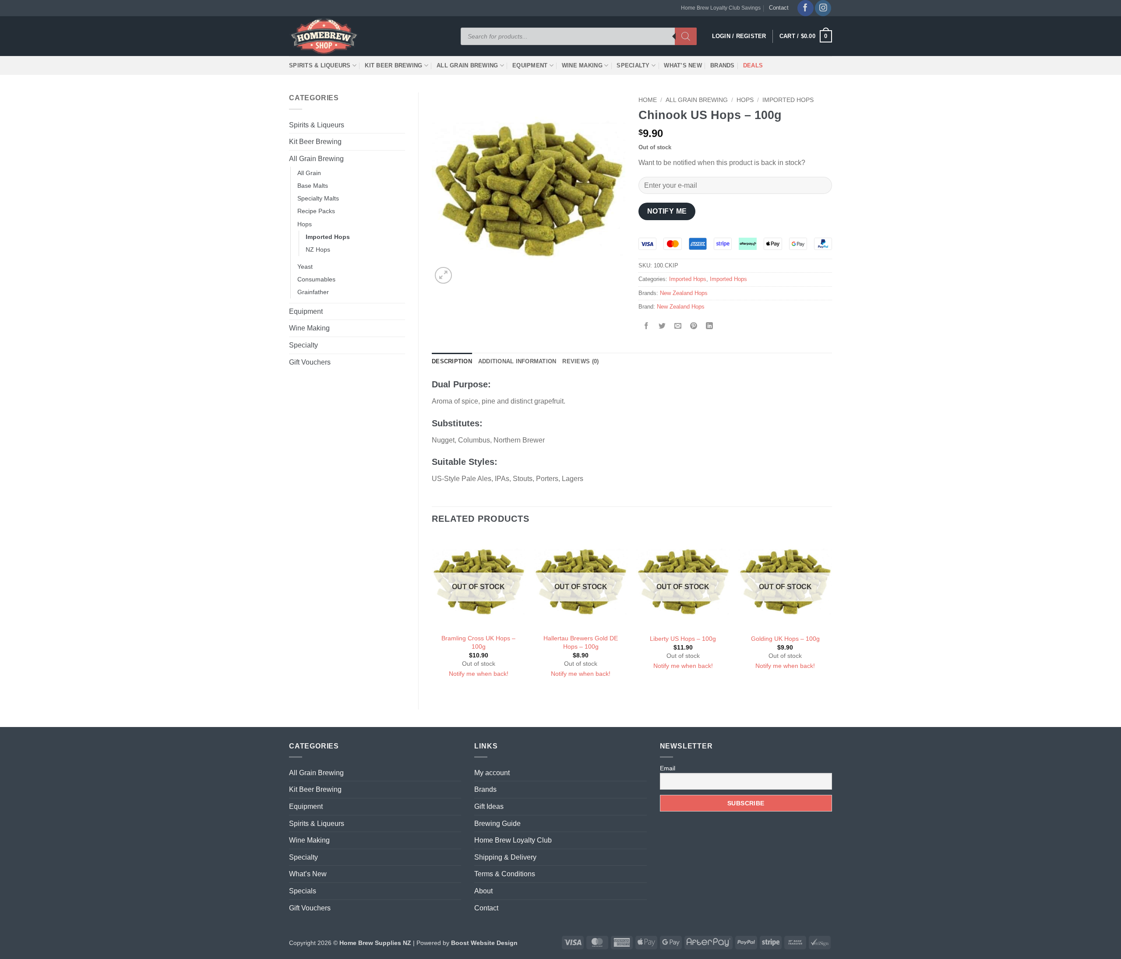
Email (667, 768)
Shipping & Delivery (505, 857)
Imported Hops (328, 236)
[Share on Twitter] (662, 327)
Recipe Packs (316, 210)
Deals (753, 65)
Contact (779, 7)
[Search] (686, 36)
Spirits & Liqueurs (320, 65)
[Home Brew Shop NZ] (325, 36)
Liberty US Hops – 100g (683, 638)
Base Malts (312, 185)
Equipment (529, 65)
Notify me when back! (478, 673)
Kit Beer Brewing (393, 65)
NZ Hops (318, 249)
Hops (304, 224)
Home (647, 100)
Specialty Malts (318, 198)
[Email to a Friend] (678, 327)
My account (492, 772)
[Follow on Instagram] (823, 8)
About (483, 891)
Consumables (316, 279)
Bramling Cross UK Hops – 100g (478, 642)
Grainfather (313, 291)
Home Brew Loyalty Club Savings (721, 8)
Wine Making (582, 65)
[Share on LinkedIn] (709, 327)
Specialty (633, 65)
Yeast (305, 266)
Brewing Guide (497, 823)
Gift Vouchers (310, 362)
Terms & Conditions (504, 874)
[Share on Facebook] (646, 327)
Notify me (667, 211)
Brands (722, 65)
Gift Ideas (489, 806)
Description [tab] (452, 361)
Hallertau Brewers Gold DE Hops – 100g (580, 642)
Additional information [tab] (517, 361)
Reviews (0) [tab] (580, 361)
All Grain (309, 172)
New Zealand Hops (684, 293)
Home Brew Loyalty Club (513, 840)
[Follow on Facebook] (805, 8)
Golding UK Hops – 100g (785, 638)
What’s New (683, 65)
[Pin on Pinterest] (694, 327)
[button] (805, 36)
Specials (302, 891)
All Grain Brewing (467, 65)
